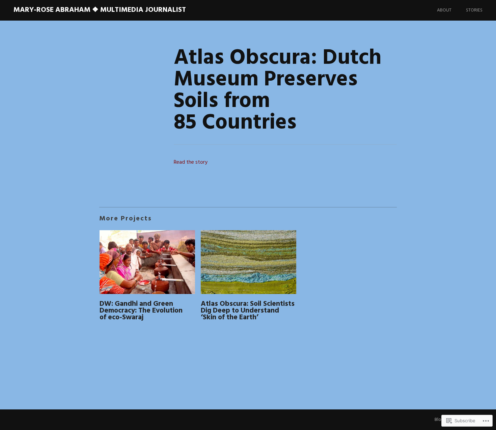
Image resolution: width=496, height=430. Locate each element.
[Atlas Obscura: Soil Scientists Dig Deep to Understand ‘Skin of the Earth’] (248, 263)
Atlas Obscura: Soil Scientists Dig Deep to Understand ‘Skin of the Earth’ (248, 310)
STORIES (474, 10)
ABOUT (444, 10)
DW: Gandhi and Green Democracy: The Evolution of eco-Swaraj (141, 310)
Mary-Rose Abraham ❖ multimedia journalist (99, 10)
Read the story (191, 162)
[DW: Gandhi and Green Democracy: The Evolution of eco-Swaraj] (147, 263)
